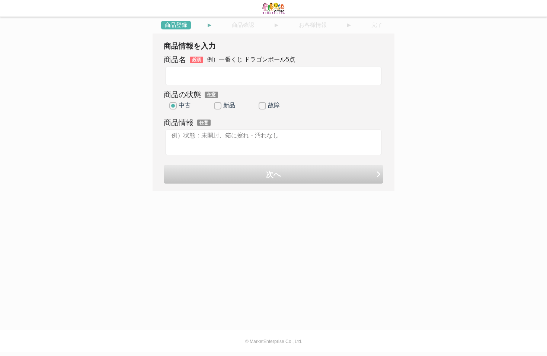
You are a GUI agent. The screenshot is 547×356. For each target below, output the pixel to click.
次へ (273, 174)
